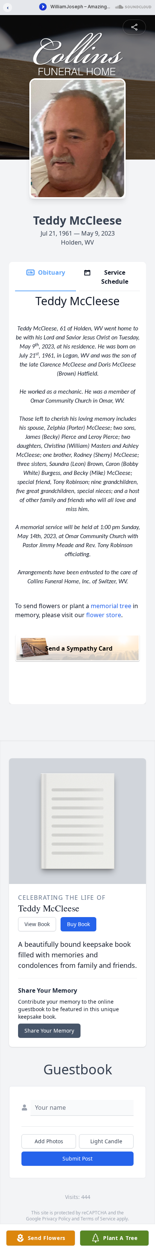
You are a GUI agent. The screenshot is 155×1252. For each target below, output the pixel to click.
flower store (103, 615)
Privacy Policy (56, 1218)
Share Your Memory (49, 1030)
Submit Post (77, 1158)
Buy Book (78, 924)
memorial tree (111, 606)
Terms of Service (98, 1218)
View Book (37, 924)
